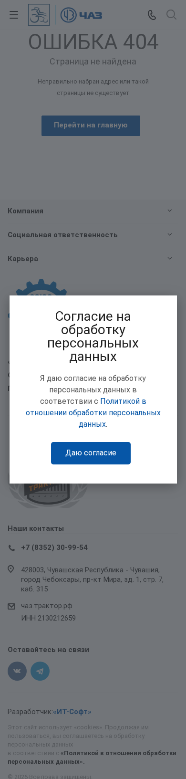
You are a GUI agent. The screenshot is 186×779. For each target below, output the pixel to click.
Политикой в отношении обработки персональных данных (93, 413)
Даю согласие (90, 452)
